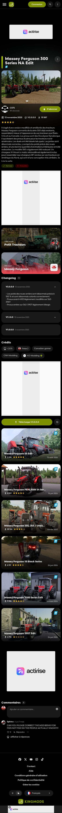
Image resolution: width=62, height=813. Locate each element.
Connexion (37, 4)
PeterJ (25, 348)
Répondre (20, 732)
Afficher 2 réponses (20, 737)
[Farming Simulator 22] (6, 66)
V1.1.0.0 (17, 317)
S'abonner (52, 109)
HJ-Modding (33, 355)
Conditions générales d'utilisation (31, 775)
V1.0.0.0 (17, 330)
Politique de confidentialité (31, 780)
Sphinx (10, 721)
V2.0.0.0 (18, 287)
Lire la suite (6, 161)
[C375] (4, 109)
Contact (31, 766)
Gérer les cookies (31, 784)
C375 (12, 108)
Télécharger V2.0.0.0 (29, 422)
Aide (31, 771)
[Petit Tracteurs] (53, 244)
